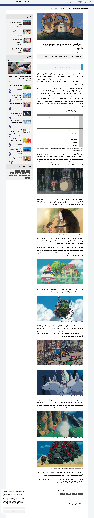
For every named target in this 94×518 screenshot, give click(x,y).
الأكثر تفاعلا (21, 4)
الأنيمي (62, 493)
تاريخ (12, 173)
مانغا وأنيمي (44, 4)
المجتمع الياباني (18, 175)
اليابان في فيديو (52, 4)
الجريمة (27, 178)
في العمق (79, 4)
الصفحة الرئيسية (84, 8)
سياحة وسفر (60, 4)
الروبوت (74, 493)
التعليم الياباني (26, 173)
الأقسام (28, 4)
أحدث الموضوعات (86, 4)
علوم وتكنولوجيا (36, 4)
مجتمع (17, 170)
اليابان (23, 170)
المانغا (68, 493)
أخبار (65, 4)
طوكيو (80, 493)
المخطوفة (75, 120)
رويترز (11, 175)
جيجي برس (18, 173)
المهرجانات (26, 175)
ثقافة (28, 170)
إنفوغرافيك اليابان (71, 4)
